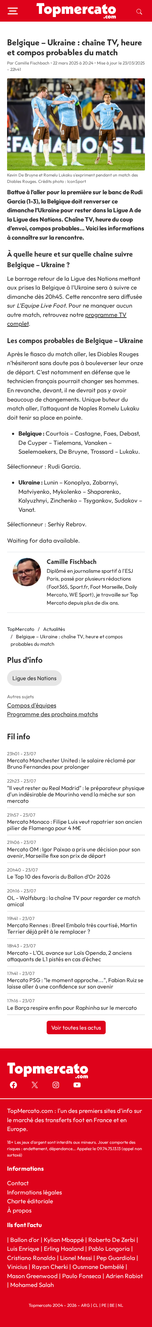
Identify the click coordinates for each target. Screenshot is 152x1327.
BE (112, 1305)
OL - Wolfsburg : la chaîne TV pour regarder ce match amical (73, 901)
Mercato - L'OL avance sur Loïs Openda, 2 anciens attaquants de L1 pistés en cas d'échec (69, 956)
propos (21, 1210)
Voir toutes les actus (76, 1027)
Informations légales (34, 1192)
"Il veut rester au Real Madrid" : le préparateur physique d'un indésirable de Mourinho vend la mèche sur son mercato (76, 794)
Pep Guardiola (116, 1257)
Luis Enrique (23, 1248)
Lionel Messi (76, 1257)
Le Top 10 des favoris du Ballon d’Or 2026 (58, 876)
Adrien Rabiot (124, 1276)
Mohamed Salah (32, 1284)
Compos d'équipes (31, 705)
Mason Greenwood (33, 1276)
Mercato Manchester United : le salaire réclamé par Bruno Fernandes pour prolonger (71, 763)
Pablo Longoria (109, 1248)
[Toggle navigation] (12, 11)
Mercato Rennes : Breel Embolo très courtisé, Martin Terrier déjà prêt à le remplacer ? (72, 928)
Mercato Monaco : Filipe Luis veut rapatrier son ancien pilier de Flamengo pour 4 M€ (74, 824)
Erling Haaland (64, 1248)
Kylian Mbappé (64, 1239)
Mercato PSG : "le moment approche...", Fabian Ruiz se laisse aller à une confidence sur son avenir (75, 983)
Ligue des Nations (34, 678)
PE (103, 1305)
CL (95, 1305)
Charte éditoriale (30, 1201)
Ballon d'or (24, 1239)
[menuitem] (139, 11)
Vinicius (17, 1266)
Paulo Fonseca (81, 1276)
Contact (18, 1183)
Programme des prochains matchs (52, 714)
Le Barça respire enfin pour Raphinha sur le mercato (72, 1007)
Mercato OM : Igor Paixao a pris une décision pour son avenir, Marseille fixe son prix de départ (73, 852)
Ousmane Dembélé (98, 1266)
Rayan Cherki (50, 1266)
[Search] (139, 11)
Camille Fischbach (72, 562)
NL (120, 1305)
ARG (85, 1305)
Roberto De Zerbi (111, 1239)
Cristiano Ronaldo (31, 1257)
